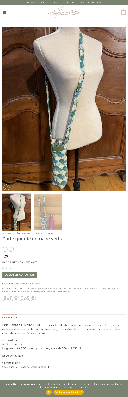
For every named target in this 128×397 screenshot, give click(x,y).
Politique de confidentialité (68, 392)
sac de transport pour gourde (42, 292)
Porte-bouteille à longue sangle (100, 288)
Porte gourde (44, 233)
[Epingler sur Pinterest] (27, 298)
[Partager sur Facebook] (10, 298)
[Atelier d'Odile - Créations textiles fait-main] (64, 12)
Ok (48, 392)
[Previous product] (11, 249)
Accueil (7, 233)
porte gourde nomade (49, 288)
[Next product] (5, 249)
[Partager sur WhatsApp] (5, 298)
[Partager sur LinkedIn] (33, 298)
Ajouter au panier (19, 274)
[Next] (119, 108)
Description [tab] (9, 317)
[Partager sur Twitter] (16, 298)
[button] (4, 12)
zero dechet (64, 292)
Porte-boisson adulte (72, 288)
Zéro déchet (23, 233)
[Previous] (9, 108)
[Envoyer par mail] (22, 298)
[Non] (124, 389)
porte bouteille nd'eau (25, 288)
